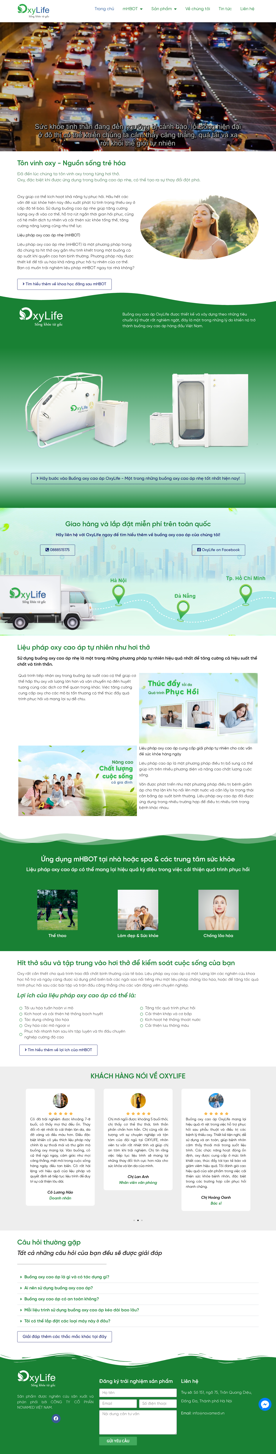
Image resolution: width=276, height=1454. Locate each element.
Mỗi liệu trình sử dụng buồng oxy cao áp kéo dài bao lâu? (81, 1310)
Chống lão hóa (218, 936)
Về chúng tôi (197, 9)
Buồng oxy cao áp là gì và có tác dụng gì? (66, 1277)
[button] (134, 1220)
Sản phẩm (161, 9)
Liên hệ (247, 9)
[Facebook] (56, 1418)
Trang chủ (104, 9)
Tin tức (225, 9)
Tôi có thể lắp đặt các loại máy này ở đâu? (67, 1321)
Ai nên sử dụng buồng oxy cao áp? (58, 1288)
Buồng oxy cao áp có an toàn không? (61, 1299)
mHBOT (130, 9)
